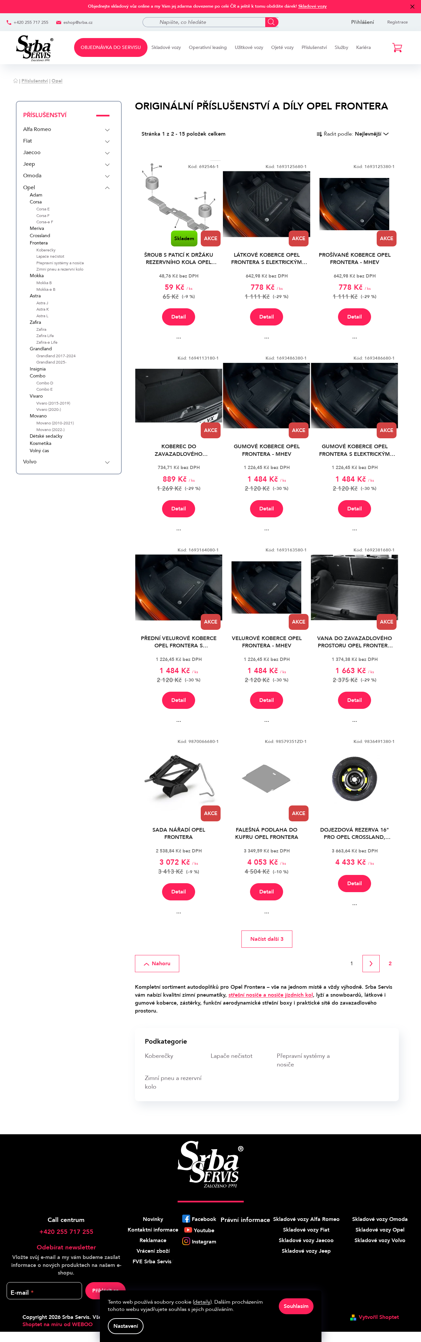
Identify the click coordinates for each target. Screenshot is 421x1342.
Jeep (29, 164)
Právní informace (245, 1220)
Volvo (30, 461)
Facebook (204, 1219)
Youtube (204, 1230)
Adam (36, 195)
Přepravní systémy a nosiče (60, 263)
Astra (35, 296)
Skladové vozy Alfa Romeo (306, 1219)
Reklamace (153, 1240)
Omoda (32, 175)
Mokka (37, 276)
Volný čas (39, 451)
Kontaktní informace (153, 1230)
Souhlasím (296, 1306)
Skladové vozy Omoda (380, 1219)
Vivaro (36, 396)
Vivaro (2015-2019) (53, 403)
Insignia (38, 369)
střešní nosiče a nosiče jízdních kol (271, 995)
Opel (29, 187)
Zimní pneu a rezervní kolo (59, 269)
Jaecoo (32, 152)
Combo (37, 376)
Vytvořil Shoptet (379, 1317)
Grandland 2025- (51, 362)
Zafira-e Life (47, 342)
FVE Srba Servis (152, 1261)
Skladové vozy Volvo (380, 1240)
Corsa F (43, 215)
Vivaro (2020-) (48, 409)
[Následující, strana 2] (371, 963)
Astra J (42, 303)
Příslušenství (44, 115)
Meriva (37, 229)
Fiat (27, 141)
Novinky (153, 1219)
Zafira (35, 322)
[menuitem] (110, 47)
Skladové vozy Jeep (306, 1251)
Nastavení (125, 1326)
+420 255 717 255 (31, 22)
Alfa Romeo (37, 129)
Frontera (39, 243)
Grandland (41, 349)
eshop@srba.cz (78, 22)
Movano (38, 416)
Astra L (42, 316)
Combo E (44, 389)
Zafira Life (45, 335)
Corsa (36, 202)
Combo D (44, 383)
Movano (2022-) (50, 429)
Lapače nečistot (50, 256)
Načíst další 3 (266, 939)
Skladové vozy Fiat (306, 1230)
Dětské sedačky (46, 436)
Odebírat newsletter (66, 1247)
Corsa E (43, 209)
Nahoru (161, 963)
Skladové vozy (312, 6)
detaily (202, 1302)
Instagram (204, 1241)
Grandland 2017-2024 (56, 356)
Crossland (40, 236)
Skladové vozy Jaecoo (306, 1240)
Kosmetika (40, 444)
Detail (178, 317)
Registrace (397, 22)
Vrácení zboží (153, 1251)
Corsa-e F (44, 222)
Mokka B (44, 283)
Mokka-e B (46, 289)
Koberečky (46, 250)
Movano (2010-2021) (55, 423)
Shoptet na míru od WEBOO (57, 1324)
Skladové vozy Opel (380, 1230)
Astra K (42, 309)
